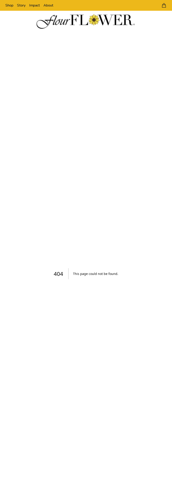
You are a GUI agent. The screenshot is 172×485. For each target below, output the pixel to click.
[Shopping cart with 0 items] (164, 5)
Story (21, 5)
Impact (34, 5)
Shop (9, 5)
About (48, 5)
